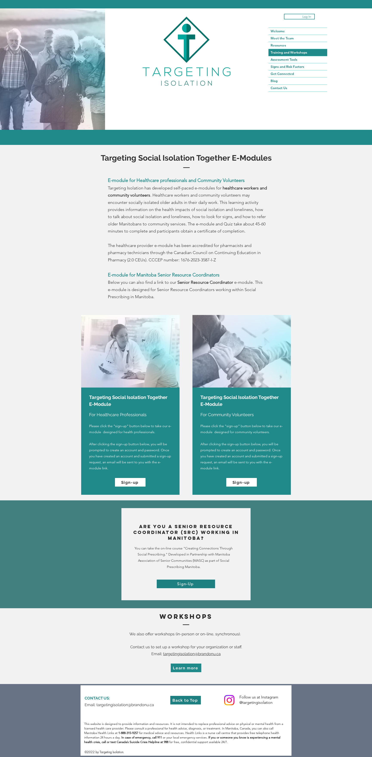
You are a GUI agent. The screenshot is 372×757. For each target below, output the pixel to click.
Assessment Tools (284, 59)
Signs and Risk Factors (287, 67)
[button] (130, 482)
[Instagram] (229, 700)
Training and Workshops (289, 52)
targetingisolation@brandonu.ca (192, 654)
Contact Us (279, 88)
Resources (278, 45)
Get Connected (282, 74)
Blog (274, 81)
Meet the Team (282, 38)
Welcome (278, 31)
